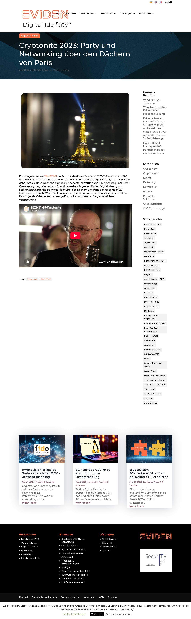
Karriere (71, 14)
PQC (59, 14)
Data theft (149, 247)
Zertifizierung (150, 403)
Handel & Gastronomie (73, 549)
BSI (159, 224)
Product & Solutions (45, 482)
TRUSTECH (51, 176)
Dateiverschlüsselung (154, 252)
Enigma (147, 274)
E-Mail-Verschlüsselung (155, 261)
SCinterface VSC (151, 354)
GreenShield (150, 288)
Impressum (89, 597)
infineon (148, 302)
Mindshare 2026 (30, 539)
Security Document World (153, 365)
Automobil (67, 557)
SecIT (146, 358)
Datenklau (149, 256)
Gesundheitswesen (72, 553)
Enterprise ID (109, 546)
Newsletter (27, 550)
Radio (147, 336)
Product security (70, 597)
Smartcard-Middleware (154, 376)
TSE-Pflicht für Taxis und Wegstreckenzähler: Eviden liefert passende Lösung (155, 107)
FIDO (162, 279)
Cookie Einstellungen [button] (74, 614)
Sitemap (112, 597)
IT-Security (149, 182)
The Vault (161, 385)
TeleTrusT (149, 385)
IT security (149, 306)
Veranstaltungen (30, 543)
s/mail (155, 336)
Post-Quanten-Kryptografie (151, 317)
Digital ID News (29, 35)
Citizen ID (107, 543)
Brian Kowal (149, 224)
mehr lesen (29, 502)
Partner (147, 191)
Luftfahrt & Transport (72, 582)
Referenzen (63, 23)
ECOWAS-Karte (151, 265)
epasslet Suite (150, 279)
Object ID (107, 550)
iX (157, 306)
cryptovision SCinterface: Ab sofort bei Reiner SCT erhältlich (148, 473)
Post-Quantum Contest (155, 323)
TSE (159, 394)
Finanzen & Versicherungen (70, 562)
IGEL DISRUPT (150, 297)
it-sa (157, 302)
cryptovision (149, 243)
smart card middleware (155, 380)
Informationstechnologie (74, 574)
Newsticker (150, 186)
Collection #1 (150, 233)
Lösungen (126, 14)
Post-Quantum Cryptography (151, 329)
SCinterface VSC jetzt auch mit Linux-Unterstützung (93, 473)
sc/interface (149, 340)
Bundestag (149, 229)
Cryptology (150, 168)
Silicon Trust (149, 371)
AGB (101, 597)
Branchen (107, 14)
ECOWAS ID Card (152, 270)
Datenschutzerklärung (44, 597)
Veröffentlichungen (154, 208)
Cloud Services (110, 539)
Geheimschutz (69, 545)
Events (65, 70)
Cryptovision (150, 173)
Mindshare (149, 311)
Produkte (145, 14)
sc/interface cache (152, 349)
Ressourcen (87, 14)
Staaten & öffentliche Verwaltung (72, 540)
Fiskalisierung (150, 283)
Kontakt (168, 2)
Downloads (27, 554)
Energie (65, 567)
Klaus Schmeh (32, 70)
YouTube (148, 398)
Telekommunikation (72, 578)
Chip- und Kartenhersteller (76, 571)
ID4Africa (148, 293)
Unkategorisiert (152, 204)
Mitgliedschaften (30, 558)
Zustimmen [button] (96, 614)
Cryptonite (32, 279)
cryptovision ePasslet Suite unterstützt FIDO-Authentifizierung (41, 473)
